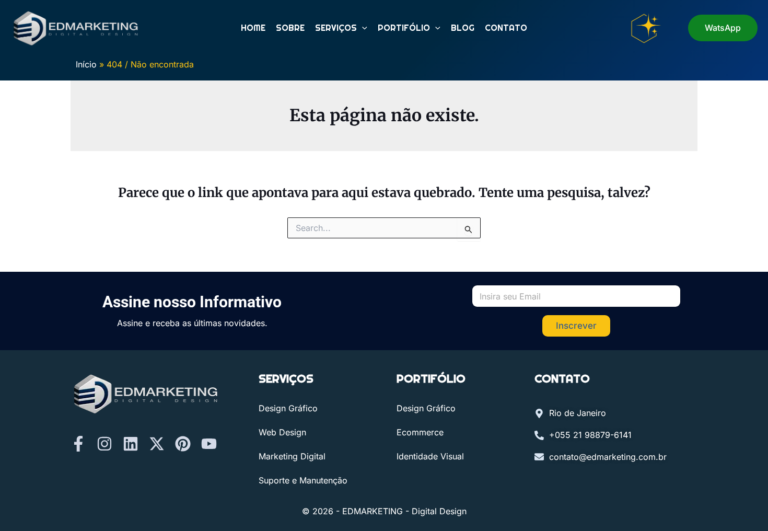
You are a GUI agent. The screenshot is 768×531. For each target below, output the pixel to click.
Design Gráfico (288, 408)
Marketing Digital (292, 456)
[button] (362, 28)
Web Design (282, 432)
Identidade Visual (430, 456)
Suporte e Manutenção (303, 480)
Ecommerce (420, 432)
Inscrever (576, 325)
